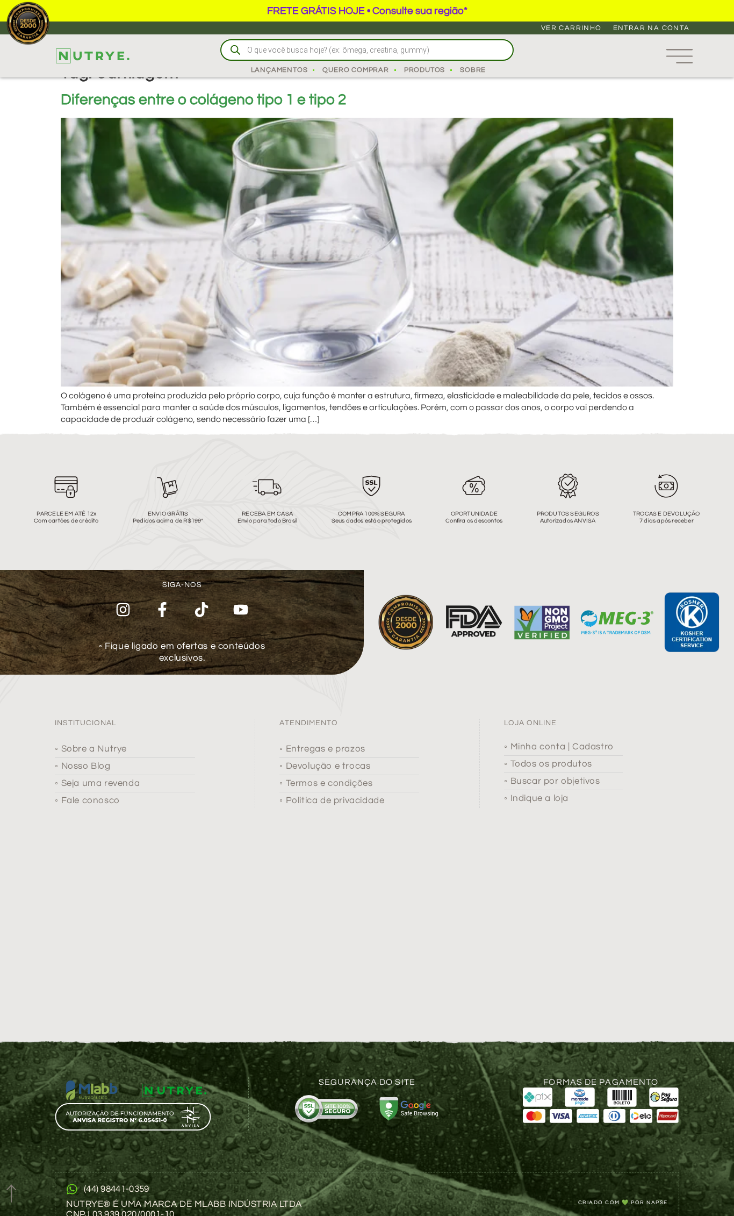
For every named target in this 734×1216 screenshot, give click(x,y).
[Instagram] (123, 610)
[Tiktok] (202, 610)
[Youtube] (240, 610)
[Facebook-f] (162, 610)
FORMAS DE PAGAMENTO (600, 1082)
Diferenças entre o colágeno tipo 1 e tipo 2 (203, 100)
